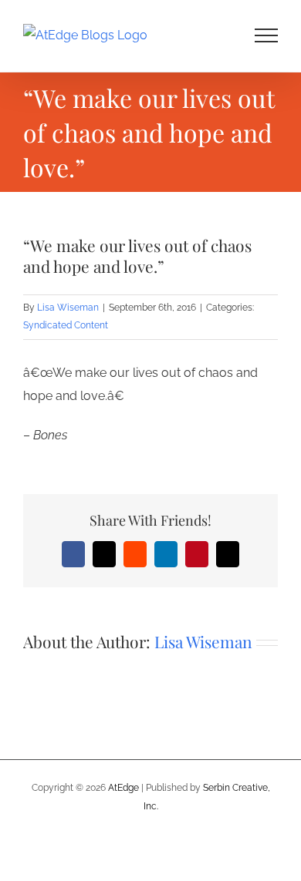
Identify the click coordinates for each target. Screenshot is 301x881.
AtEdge (123, 787)
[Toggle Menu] (267, 35)
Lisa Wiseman (68, 307)
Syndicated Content (65, 325)
